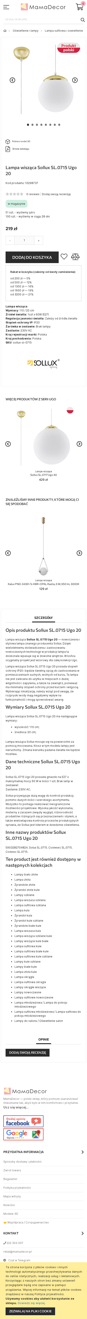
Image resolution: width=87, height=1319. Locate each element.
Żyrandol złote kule (27, 890)
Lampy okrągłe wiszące (30, 987)
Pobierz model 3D (21, 141)
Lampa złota (22, 879)
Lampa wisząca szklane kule (33, 936)
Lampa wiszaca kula (27, 931)
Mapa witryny (12, 1196)
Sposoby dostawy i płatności (22, 1161)
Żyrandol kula (23, 915)
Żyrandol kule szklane (28, 920)
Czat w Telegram (19, 1260)
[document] (44, 1290)
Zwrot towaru (12, 1170)
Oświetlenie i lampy (26, 30)
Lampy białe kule (25, 966)
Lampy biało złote (26, 874)
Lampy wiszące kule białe (31, 941)
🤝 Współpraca (13, 1222)
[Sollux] (43, 379)
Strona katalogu (20, 148)
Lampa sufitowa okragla (30, 982)
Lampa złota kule (25, 971)
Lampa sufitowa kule (27, 946)
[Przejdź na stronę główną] (4, 30)
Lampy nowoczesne (27, 992)
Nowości (9, 1205)
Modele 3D (10, 1213)
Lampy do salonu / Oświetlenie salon (38, 1020)
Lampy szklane (24, 895)
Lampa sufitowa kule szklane (33, 956)
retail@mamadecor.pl (17, 1251)
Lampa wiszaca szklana (30, 900)
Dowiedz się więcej (31, 1303)
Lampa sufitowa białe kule (31, 951)
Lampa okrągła (24, 977)
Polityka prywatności (17, 1187)
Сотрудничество (37, 1222)
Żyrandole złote (24, 884)
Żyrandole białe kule (27, 925)
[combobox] (43, 19)
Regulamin (10, 1179)
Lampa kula (21, 910)
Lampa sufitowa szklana (30, 905)
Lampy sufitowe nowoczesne (33, 997)
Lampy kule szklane (27, 961)
